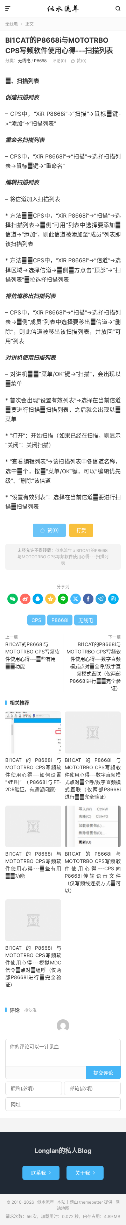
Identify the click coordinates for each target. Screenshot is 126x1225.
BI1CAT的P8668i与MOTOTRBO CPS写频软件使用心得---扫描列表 (63, 557)
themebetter (91, 1202)
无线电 (11, 24)
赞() (78, 60)
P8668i (41, 60)
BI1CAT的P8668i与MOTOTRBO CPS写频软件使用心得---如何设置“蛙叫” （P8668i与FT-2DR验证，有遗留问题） (33, 774)
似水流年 (63, 9)
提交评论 (103, 1073)
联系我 (41, 1173)
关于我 (85, 1173)
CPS (36, 620)
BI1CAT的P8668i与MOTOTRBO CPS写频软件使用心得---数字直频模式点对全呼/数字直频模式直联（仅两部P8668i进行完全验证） (93, 666)
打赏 (81, 530)
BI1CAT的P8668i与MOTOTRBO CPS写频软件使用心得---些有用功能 (32, 655)
